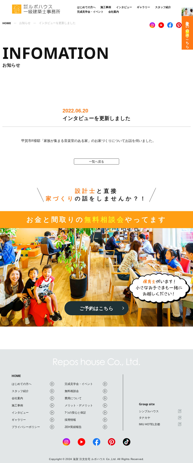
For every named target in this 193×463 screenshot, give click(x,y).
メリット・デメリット (79, 405)
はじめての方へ (86, 7)
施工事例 (105, 7)
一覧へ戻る (96, 161)
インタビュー (124, 7)
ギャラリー (143, 7)
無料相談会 (72, 391)
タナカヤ (144, 417)
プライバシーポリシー (26, 426)
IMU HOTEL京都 (149, 424)
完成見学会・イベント (90, 11)
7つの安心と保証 (75, 412)
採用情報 (70, 419)
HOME (16, 375)
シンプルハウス (149, 411)
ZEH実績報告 (73, 426)
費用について (73, 398)
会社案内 (113, 11)
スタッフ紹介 (163, 7)
